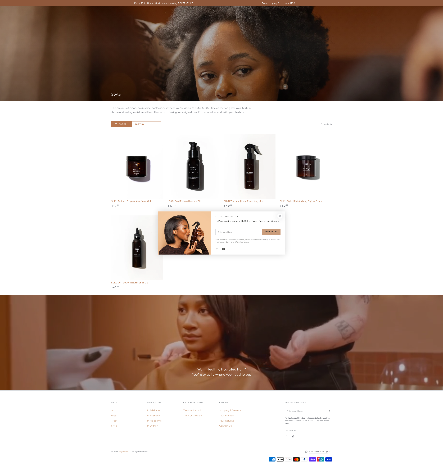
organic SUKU (125, 451)
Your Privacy (226, 415)
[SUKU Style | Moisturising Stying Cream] (306, 166)
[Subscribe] (330, 411)
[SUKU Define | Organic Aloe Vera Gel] (137, 166)
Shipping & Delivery (230, 410)
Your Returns (226, 420)
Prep (114, 415)
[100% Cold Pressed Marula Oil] (193, 166)
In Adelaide (153, 410)
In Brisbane (153, 415)
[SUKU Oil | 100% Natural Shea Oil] (137, 247)
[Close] (280, 216)
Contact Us (225, 425)
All (112, 410)
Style (114, 425)
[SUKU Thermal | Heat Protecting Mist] (250, 166)
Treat (114, 420)
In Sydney (152, 425)
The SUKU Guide (192, 415)
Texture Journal (192, 410)
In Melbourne (154, 420)
